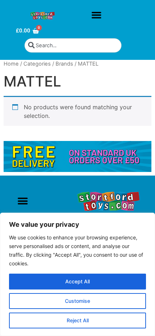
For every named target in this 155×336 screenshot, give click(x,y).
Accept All (77, 281)
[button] (96, 15)
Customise (77, 301)
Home (11, 64)
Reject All (78, 320)
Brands (64, 64)
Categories (37, 64)
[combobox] (73, 45)
